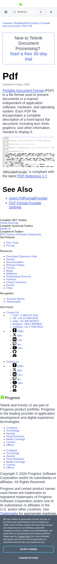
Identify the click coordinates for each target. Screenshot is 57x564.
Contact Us (12, 312)
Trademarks (9, 513)
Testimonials (13, 301)
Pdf (24, 26)
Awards (10, 433)
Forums (10, 268)
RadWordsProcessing (26, 23)
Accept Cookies (28, 549)
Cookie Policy (24, 536)
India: (26, 321)
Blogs (9, 270)
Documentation (14, 262)
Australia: (28, 326)
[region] (28, 539)
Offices (10, 445)
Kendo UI (5, 228)
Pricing (10, 245)
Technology (12, 430)
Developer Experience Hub (21, 256)
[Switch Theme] (51, 11)
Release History (15, 265)
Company (11, 427)
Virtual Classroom (16, 282)
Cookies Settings (28, 558)
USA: (25, 315)
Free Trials (12, 242)
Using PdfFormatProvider (28, 198)
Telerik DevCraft (9, 223)
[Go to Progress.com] (10, 399)
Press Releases (15, 436)
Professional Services (18, 276)
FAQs (9, 288)
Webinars (11, 273)
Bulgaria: (27, 324)
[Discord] (14, 356)
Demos (10, 259)
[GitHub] (14, 352)
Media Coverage (15, 439)
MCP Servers (7, 234)
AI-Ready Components (28, 234)
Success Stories (15, 298)
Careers (10, 442)
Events (10, 285)
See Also (17, 189)
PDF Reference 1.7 (32, 176)
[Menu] (6, 12)
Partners (11, 279)
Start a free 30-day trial (28, 56)
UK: (25, 318)
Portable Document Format (23, 91)
